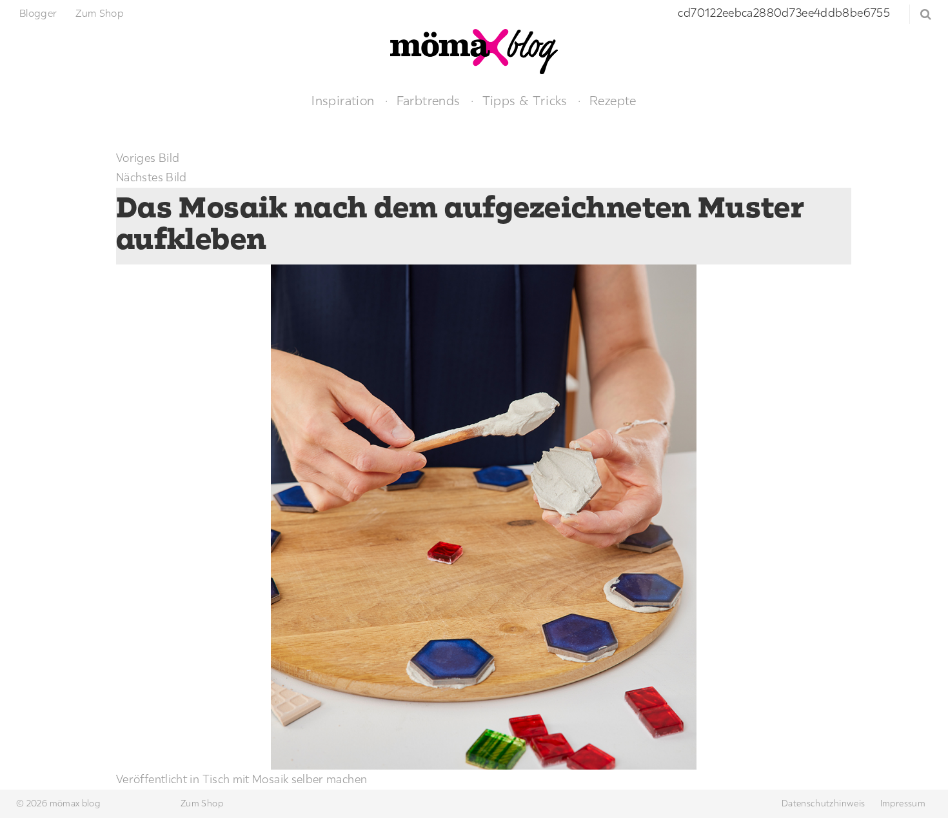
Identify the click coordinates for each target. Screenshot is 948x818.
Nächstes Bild (151, 177)
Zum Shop (99, 12)
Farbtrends (428, 100)
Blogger (38, 12)
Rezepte (613, 100)
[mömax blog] (474, 50)
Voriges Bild (147, 157)
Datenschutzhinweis (823, 803)
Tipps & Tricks (525, 100)
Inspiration (342, 100)
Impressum (902, 803)
